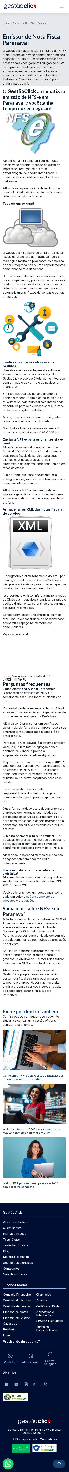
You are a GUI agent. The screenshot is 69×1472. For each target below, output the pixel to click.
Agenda (41, 1300)
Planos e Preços (14, 1233)
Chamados (43, 1294)
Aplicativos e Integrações (45, 1313)
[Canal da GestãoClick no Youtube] (16, 1384)
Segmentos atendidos (18, 1262)
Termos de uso (48, 1439)
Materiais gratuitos (16, 1257)
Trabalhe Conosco (16, 1245)
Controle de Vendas (17, 1306)
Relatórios (10, 1329)
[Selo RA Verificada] (44, 1448)
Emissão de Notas (15, 1312)
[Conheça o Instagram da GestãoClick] (6, 1384)
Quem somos (12, 1228)
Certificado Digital (48, 1306)
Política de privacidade (25, 1439)
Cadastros (10, 1323)
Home (6, 23)
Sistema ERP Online (50, 1321)
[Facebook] (26, 1384)
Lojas (6, 1335)
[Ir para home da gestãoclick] (20, 6)
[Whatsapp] (45, 1384)
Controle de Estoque (17, 1300)
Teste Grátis (11, 1239)
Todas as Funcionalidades (47, 1328)
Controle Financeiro (17, 1294)
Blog (6, 1251)
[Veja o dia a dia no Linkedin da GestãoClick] (35, 1384)
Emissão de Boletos (16, 1318)
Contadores (11, 1268)
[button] (8, 1463)
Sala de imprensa (15, 1274)
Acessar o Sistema (16, 1222)
